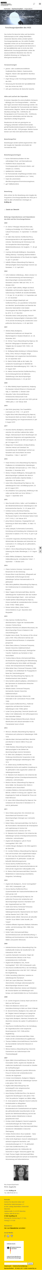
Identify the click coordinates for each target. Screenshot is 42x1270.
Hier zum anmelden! (14, 1228)
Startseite (7, 9)
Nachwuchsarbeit (17, 9)
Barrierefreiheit (9, 1268)
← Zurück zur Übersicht (11, 209)
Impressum (7, 1266)
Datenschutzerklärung (20, 1266)
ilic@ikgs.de (7, 202)
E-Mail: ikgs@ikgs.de (10, 1216)
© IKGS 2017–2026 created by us (25, 1268)
